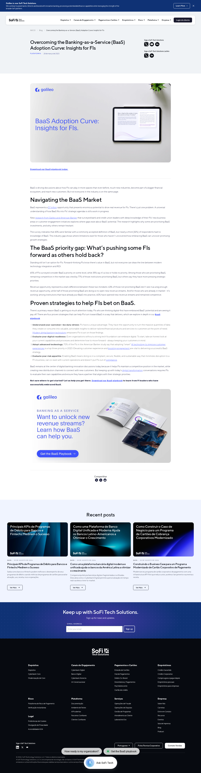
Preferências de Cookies (37, 721)
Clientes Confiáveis (78, 720)
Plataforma (152, 20)
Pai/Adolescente (120, 686)
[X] (146, 44)
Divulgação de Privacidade (38, 725)
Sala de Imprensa (164, 723)
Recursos (161, 715)
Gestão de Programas (122, 712)
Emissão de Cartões (121, 670)
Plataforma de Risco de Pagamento (41, 703)
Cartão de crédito (121, 690)
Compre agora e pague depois (169, 678)
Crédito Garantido (164, 670)
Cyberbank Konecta (78, 678)
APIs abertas (76, 712)
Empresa (165, 20)
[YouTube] (152, 44)
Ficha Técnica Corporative (149, 745)
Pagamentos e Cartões (107, 20)
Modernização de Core (36, 678)
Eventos (161, 720)
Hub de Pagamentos (122, 674)
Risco (140, 20)
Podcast (161, 731)
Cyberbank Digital (78, 670)
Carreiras (161, 708)
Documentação (77, 703)
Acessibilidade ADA (35, 729)
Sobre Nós (161, 703)
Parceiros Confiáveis (79, 715)
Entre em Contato (164, 712)
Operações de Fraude (122, 703)
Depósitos (64, 20)
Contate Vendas (175, 745)
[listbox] (123, 745)
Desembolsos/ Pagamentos (124, 682)
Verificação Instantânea (37, 708)
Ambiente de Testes (78, 708)
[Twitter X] (22, 747)
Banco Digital (76, 674)
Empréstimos (127, 20)
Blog (41, 30)
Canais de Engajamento (83, 20)
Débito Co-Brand (120, 678)
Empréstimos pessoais (166, 682)
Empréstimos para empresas (168, 686)
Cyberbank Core (34, 674)
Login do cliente (183, 20)
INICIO (32, 30)
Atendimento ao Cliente (123, 715)
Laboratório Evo (120, 720)
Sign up (129, 629)
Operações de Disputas (123, 708)
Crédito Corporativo (165, 674)
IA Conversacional (78, 682)
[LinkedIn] (157, 44)
